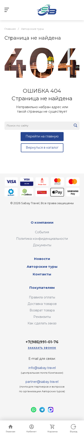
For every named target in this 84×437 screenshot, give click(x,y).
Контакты (42, 274)
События (42, 232)
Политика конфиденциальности (42, 239)
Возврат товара (42, 310)
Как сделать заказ (42, 323)
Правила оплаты (42, 297)
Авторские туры (42, 266)
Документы (42, 245)
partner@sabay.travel (42, 382)
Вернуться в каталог (42, 148)
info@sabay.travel (42, 368)
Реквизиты (42, 317)
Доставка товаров (42, 304)
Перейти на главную (42, 136)
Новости (42, 259)
